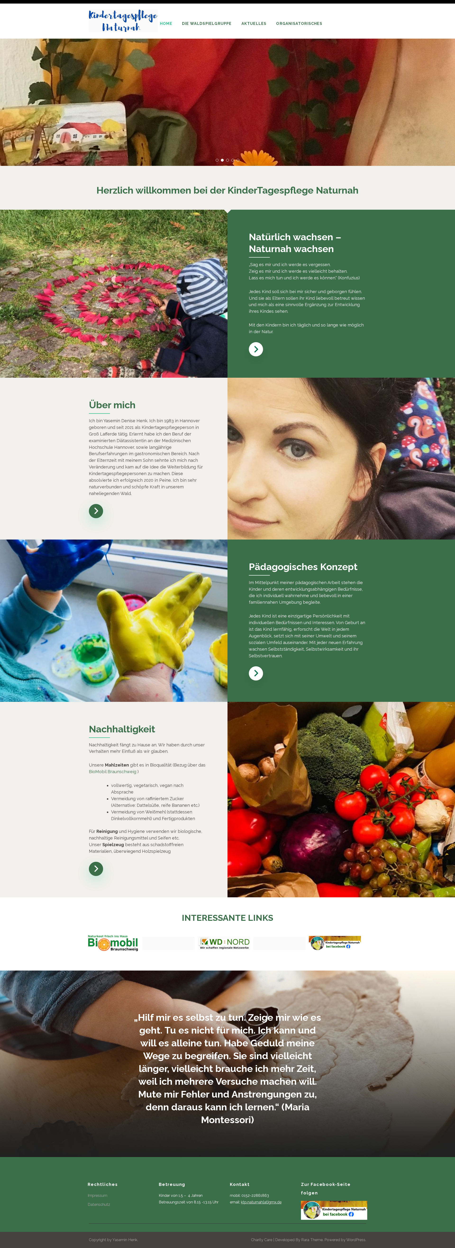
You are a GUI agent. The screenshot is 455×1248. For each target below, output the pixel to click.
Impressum (97, 1195)
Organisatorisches (299, 23)
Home (166, 23)
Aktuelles (254, 23)
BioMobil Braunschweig (112, 771)
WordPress (355, 1240)
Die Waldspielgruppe (207, 23)
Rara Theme (312, 1240)
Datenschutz (99, 1204)
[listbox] (227, 83)
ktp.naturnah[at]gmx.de (261, 1202)
